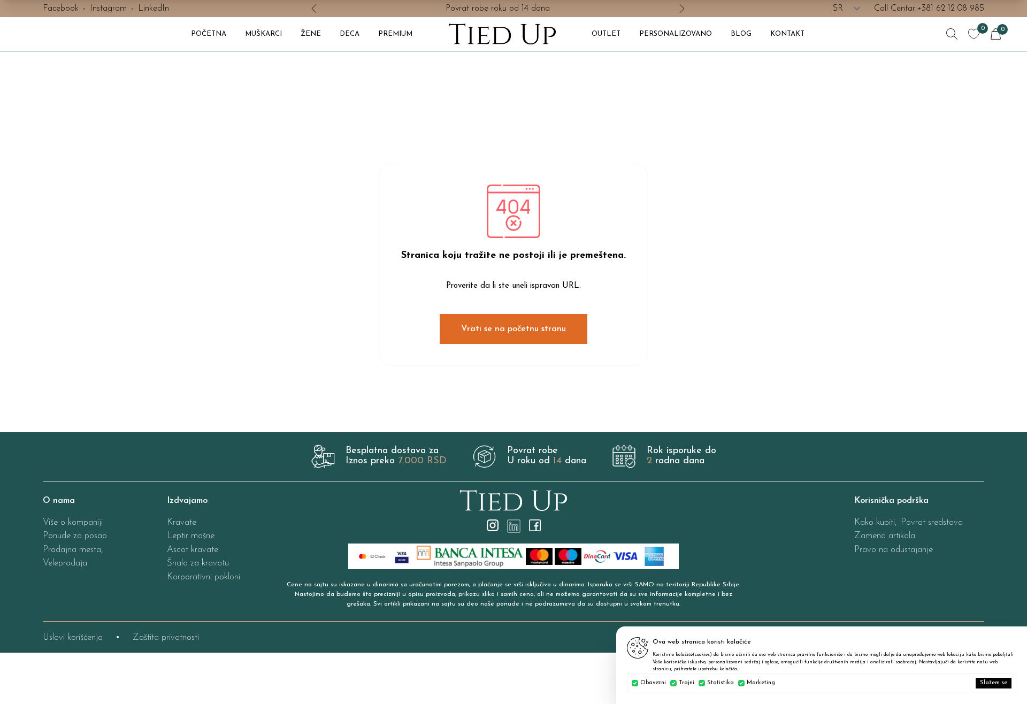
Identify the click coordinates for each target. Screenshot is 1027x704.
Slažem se (993, 683)
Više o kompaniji (73, 522)
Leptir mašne (190, 535)
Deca (349, 33)
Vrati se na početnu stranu (513, 329)
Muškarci (263, 33)
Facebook (61, 8)
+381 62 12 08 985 (950, 8)
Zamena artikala (884, 535)
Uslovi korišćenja (73, 637)
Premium (395, 33)
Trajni (686, 683)
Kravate (181, 522)
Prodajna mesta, (73, 549)
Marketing (761, 683)
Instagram (108, 8)
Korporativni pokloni (203, 576)
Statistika (720, 683)
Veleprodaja (65, 563)
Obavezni (653, 683)
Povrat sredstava (932, 522)
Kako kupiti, (875, 522)
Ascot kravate (192, 549)
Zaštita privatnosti (166, 637)
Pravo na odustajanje (893, 549)
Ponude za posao (75, 535)
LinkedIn (153, 8)
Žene (311, 33)
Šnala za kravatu (198, 563)
